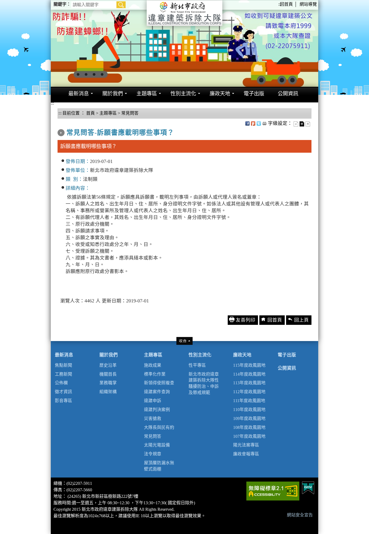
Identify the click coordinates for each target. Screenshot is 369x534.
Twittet (259, 123)
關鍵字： (62, 4)
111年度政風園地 (249, 400)
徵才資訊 (63, 391)
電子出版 (287, 355)
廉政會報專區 (246, 454)
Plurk (253, 123)
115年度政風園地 (249, 365)
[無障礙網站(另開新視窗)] (272, 490)
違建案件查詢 (157, 391)
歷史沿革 (108, 365)
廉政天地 (242, 355)
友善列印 (264, 123)
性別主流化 (200, 355)
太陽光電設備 (157, 445)
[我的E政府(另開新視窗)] (308, 487)
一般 (302, 123)
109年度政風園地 (249, 418)
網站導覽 (308, 4)
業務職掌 (108, 383)
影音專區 (63, 400)
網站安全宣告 (300, 515)
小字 (296, 123)
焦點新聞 (63, 365)
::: (279, 4)
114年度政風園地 (249, 374)
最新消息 (64, 355)
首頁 (90, 113)
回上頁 (301, 320)
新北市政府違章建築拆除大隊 (184, 13)
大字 (308, 123)
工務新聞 (63, 374)
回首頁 (286, 4)
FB (247, 123)
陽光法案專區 (246, 445)
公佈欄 (61, 383)
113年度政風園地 (249, 383)
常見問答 (130, 113)
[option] (184, 43)
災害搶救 (152, 418)
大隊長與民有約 (159, 427)
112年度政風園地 (249, 391)
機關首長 (108, 374)
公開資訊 (287, 368)
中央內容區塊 (72, 122)
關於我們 (108, 355)
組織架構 (108, 391)
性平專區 (197, 365)
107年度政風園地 (249, 436)
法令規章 (152, 454)
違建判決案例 (157, 409)
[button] (121, 4)
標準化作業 (155, 374)
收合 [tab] (184, 341)
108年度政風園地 (249, 427)
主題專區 (108, 113)
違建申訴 (152, 400)
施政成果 (152, 365)
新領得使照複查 (159, 383)
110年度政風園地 (249, 409)
